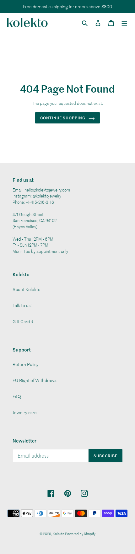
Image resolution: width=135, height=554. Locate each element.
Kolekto (59, 533)
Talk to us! (22, 305)
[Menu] (124, 22)
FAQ (17, 396)
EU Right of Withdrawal (35, 380)
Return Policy (26, 364)
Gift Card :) (23, 321)
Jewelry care (25, 412)
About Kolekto (26, 289)
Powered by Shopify (80, 533)
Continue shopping (62, 117)
